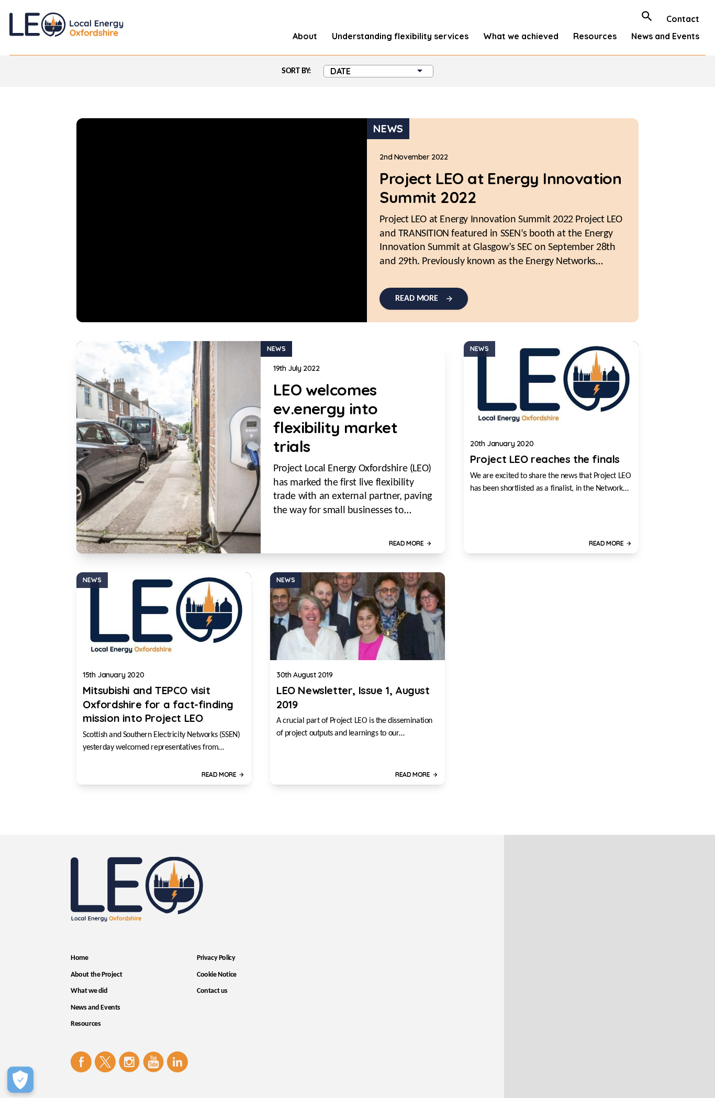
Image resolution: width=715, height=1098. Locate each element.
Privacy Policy (216, 958)
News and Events (665, 36)
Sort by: (296, 71)
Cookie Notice (217, 975)
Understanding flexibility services (400, 36)
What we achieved (520, 36)
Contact (682, 19)
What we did (89, 991)
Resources (595, 36)
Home (79, 958)
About (305, 36)
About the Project (96, 975)
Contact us (212, 991)
